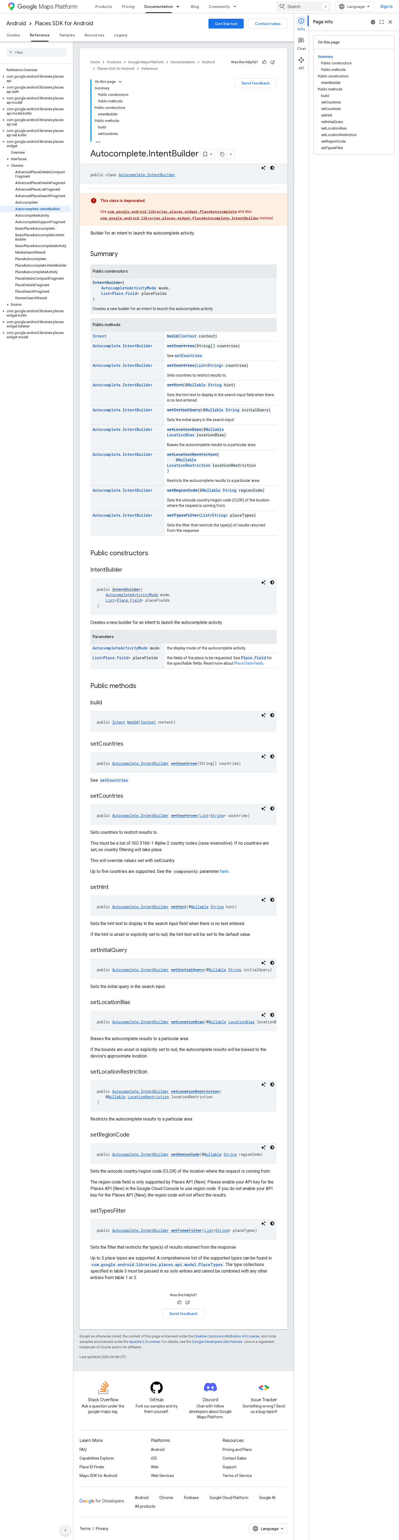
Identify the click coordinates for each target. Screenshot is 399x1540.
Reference (40, 35)
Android (16, 23)
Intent (99, 336)
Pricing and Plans (237, 1449)
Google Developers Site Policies (217, 1342)
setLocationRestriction (192, 454)
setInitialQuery (184, 409)
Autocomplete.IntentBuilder (147, 174)
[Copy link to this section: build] (107, 703)
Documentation (158, 6)
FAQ (83, 1449)
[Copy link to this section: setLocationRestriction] (152, 1072)
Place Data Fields (248, 663)
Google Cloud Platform (229, 1497)
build (172, 336)
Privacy (102, 1528)
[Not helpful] (272, 62)
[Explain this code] (263, 167)
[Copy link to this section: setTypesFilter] (131, 1211)
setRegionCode (182, 490)
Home (95, 62)
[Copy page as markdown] (222, 154)
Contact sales (268, 23)
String (214, 365)
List (105, 293)
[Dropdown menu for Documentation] (179, 6)
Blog (195, 6)
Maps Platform (58, 6)
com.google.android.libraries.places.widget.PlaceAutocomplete (172, 211)
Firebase (191, 1497)
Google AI (267, 1497)
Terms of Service (237, 1475)
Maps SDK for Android (98, 1475)
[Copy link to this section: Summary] (123, 254)
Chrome (166, 1497)
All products (145, 1506)
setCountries (180, 345)
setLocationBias (184, 429)
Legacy (121, 35)
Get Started (226, 23)
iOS (154, 1458)
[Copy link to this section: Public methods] (141, 686)
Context (188, 336)
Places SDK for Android (64, 23)
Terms (85, 1528)
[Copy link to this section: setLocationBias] (135, 1002)
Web (155, 1467)
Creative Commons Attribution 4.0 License (226, 1336)
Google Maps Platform (146, 62)
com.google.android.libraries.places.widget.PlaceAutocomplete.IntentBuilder (179, 218)
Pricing (128, 6)
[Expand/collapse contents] (120, 81)
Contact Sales (234, 1458)
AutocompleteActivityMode (128, 288)
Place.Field (124, 293)
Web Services (162, 1475)
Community (219, 6)
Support (229, 1467)
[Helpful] (264, 62)
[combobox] (304, 6)
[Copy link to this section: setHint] (114, 887)
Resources (94, 35)
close (390, 22)
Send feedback (256, 83)
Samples (67, 35)
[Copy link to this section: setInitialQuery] (132, 950)
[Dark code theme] (272, 167)
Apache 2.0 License (144, 1342)
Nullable (197, 384)
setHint (175, 384)
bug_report (373, 22)
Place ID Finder (92, 1467)
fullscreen (381, 22)
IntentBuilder (107, 282)
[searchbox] (36, 52)
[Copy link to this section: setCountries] (128, 744)
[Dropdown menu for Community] (236, 6)
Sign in (386, 6)
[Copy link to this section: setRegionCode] (134, 1135)
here (224, 871)
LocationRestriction (188, 465)
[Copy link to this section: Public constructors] (153, 553)
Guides (13, 35)
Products (103, 6)
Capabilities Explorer (97, 1458)
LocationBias (180, 434)
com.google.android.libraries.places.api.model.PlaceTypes (157, 1264)
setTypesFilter (183, 515)
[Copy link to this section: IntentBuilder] (127, 570)
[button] (35, 78)
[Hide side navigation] (65, 1530)
